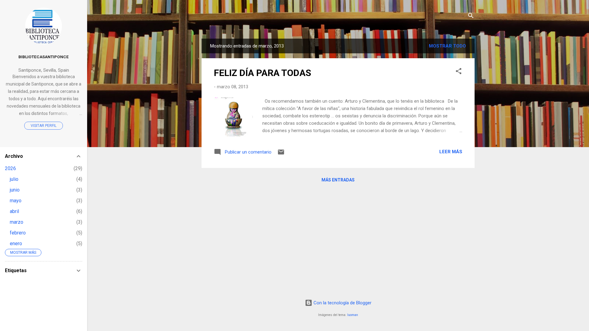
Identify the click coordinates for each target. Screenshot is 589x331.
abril (14, 211)
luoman (352, 315)
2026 (10, 168)
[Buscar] (471, 16)
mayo (15, 201)
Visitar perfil (43, 126)
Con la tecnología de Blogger (341, 303)
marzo (16, 222)
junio (15, 190)
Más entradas (338, 179)
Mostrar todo (447, 46)
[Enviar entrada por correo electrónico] (281, 154)
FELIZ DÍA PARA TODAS (262, 72)
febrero (18, 233)
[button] (458, 72)
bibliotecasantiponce (43, 56)
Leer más (450, 151)
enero (16, 243)
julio (14, 179)
